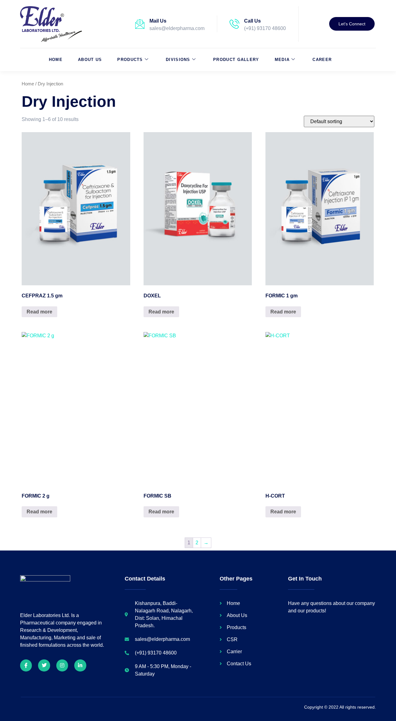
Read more (39, 311)
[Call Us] (234, 24)
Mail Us (157, 21)
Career (322, 59)
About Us (90, 59)
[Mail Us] (140, 24)
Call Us (252, 21)
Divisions (178, 59)
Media (282, 59)
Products (130, 59)
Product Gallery (236, 59)
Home (55, 59)
